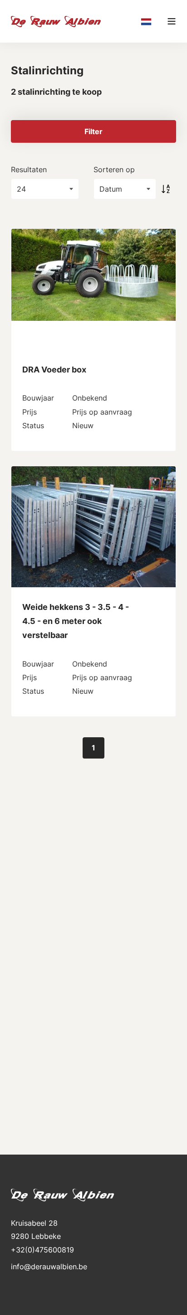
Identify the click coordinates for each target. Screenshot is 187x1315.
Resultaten (29, 169)
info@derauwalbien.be (49, 1266)
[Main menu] (171, 21)
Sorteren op (114, 169)
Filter (93, 131)
